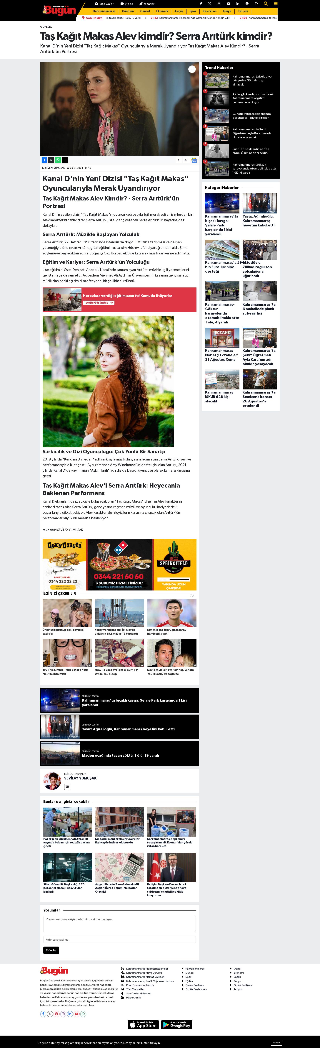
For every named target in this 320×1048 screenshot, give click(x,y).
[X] (50, 1014)
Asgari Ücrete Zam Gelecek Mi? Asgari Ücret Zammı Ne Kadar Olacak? (117, 888)
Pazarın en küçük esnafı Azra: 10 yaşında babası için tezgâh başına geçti (66, 843)
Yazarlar (148, 4)
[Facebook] (43, 1014)
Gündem (128, 11)
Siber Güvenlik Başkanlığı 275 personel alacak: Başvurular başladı (63, 888)
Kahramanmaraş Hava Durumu (144, 972)
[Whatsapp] (83, 1014)
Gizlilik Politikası (243, 985)
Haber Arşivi (133, 997)
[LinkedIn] (70, 1014)
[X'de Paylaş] (51, 160)
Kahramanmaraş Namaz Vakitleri (145, 976)
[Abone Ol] (194, 160)
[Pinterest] (57, 1014)
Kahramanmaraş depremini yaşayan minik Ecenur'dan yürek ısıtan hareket (169, 843)
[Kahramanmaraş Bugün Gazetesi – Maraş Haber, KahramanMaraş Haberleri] (59, 10)
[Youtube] (77, 1014)
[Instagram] (63, 1014)
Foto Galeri (106, 4)
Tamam (276, 1043)
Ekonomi (162, 11)
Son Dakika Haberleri (138, 993)
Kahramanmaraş (104, 11)
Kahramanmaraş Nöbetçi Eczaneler (147, 968)
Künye (227, 11)
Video (129, 4)
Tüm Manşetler (135, 989)
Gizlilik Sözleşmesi (196, 989)
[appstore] (143, 1024)
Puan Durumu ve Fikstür (140, 985)
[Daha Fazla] (65, 160)
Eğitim (189, 981)
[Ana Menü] (274, 4)
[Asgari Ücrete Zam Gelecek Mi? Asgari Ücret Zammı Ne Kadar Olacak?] (119, 867)
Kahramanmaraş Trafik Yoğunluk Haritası (150, 981)
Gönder (51, 950)
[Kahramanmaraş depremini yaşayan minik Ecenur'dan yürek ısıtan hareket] (171, 821)
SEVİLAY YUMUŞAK (55, 168)
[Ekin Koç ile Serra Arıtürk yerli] (108, 381)
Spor (193, 11)
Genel (237, 968)
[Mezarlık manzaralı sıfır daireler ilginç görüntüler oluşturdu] (119, 821)
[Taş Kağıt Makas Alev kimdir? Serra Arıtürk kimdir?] (119, 108)
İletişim (243, 11)
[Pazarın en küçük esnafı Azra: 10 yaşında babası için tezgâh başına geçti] (67, 821)
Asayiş (178, 11)
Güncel (145, 11)
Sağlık (237, 976)
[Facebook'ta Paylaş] (44, 160)
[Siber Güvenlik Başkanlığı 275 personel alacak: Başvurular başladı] (67, 867)
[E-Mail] (67, 787)
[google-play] (176, 1024)
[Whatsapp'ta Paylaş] (58, 160)
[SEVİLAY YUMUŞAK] (52, 780)
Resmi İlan (209, 11)
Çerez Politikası (195, 985)
